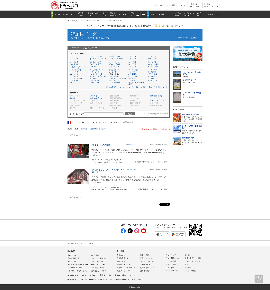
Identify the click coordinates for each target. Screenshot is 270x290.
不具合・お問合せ (172, 264)
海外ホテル (121, 255)
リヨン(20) (74, 80)
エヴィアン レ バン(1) (116, 58)
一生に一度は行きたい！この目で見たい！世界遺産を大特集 (192, 141)
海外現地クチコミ (147, 265)
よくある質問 (170, 5)
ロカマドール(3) (114, 82)
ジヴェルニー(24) (115, 66)
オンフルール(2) (95, 62)
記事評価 (84, 129)
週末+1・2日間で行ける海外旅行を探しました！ (192, 129)
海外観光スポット (147, 258)
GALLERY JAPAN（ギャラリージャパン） (97, 279)
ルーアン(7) (113, 80)
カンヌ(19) (74, 64)
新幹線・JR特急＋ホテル (78, 271)
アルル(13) (74, 58)
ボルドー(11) (132, 76)
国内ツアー (72, 261)
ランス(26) (132, 78)
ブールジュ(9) (75, 76)
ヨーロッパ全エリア (126, 87)
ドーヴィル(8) (133, 70)
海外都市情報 (145, 271)
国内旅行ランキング (98, 271)
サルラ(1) (93, 66)
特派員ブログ (84, 33)
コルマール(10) (153, 64)
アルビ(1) (73, 56)
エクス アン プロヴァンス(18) (99, 59)
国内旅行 (71, 251)
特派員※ (103, 129)
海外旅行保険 (145, 255)
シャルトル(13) (75, 70)
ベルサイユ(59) (114, 76)
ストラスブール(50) (96, 70)
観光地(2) (73, 98)
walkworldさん (129, 144)
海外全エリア (141, 87)
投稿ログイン (183, 38)
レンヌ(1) (73, 82)
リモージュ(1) (94, 80)
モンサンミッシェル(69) (117, 78)
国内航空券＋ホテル (76, 268)
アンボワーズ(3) (114, 56)
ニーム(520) (152, 72)
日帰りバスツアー (98, 265)
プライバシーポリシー (193, 261)
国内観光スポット (98, 268)
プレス (187, 255)
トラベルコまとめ (147, 261)
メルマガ (182, 5)
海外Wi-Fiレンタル (124, 271)
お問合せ (194, 5)
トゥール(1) (74, 72)
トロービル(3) (94, 72)
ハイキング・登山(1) (157, 100)
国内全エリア (162, 87)
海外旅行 (120, 251)
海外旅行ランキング (148, 268)
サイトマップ (171, 255)
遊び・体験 (95, 255)
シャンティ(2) (133, 66)
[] (177, 26)
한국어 (132, 275)
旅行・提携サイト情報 (193, 258)
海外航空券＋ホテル (124, 265)
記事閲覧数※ (94, 129)
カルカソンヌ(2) (95, 64)
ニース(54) (74, 74)
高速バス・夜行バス (98, 258)
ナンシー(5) (113, 72)
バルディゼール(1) (96, 74)
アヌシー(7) (152, 56)
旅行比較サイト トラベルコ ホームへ (80, 243)
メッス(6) (93, 78)
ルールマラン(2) (153, 80)
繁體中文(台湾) (105, 275)
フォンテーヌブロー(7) (98, 76)
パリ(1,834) (132, 74)
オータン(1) (74, 62)
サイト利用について (173, 258)
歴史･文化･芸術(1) (156, 96)
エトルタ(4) (132, 58)
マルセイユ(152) (76, 78)
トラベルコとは (156, 5)
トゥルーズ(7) (152, 70)
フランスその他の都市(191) (136, 83)
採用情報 (188, 268)
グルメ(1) (93, 96)
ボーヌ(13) (151, 76)
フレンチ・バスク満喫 (100, 145)
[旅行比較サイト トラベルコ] (68, 21)
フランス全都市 (111, 87)
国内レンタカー (97, 261)
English (83, 275)
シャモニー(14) (153, 66)
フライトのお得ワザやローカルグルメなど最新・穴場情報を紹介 (192, 117)
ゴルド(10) (132, 64)
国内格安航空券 (73, 258)
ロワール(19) (94, 82)
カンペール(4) (114, 62)
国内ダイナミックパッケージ (78, 265)
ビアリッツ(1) (152, 74)
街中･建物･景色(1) (96, 98)
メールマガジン (172, 271)
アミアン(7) (132, 56)
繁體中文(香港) (120, 275)
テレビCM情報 (190, 271)
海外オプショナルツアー (126, 268)
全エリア (152, 87)
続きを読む (98, 155)
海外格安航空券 (123, 258)
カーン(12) (132, 62)
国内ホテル (72, 255)
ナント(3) (131, 72)
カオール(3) (152, 62)
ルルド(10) (132, 80)
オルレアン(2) (152, 58)
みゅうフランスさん (131, 169)
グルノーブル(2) (114, 64)
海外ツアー (121, 261)
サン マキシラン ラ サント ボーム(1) (78, 67)
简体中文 (93, 275)
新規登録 (194, 38)
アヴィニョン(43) (96, 56)
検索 (130, 113)
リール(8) (151, 78)
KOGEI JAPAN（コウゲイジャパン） (130, 279)
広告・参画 (170, 268)
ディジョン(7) (114, 70)
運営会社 (188, 264)
